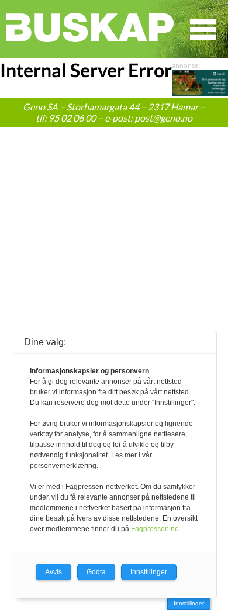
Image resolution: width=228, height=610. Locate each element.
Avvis (53, 572)
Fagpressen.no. (156, 529)
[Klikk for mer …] (200, 92)
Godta (96, 572)
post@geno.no (163, 117)
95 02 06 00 (72, 117)
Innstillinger (189, 603)
